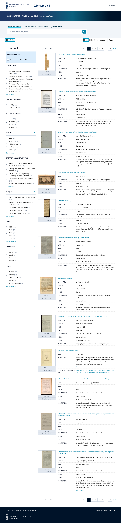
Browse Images (43, 27)
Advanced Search (29, 27)
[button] (21, 65)
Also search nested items (16, 60)
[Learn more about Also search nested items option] (25, 59)
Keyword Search (14, 27)
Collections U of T (16, 511)
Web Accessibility (101, 511)
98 (110, 49)
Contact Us (111, 511)
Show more (80, 367)
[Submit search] (84, 32)
